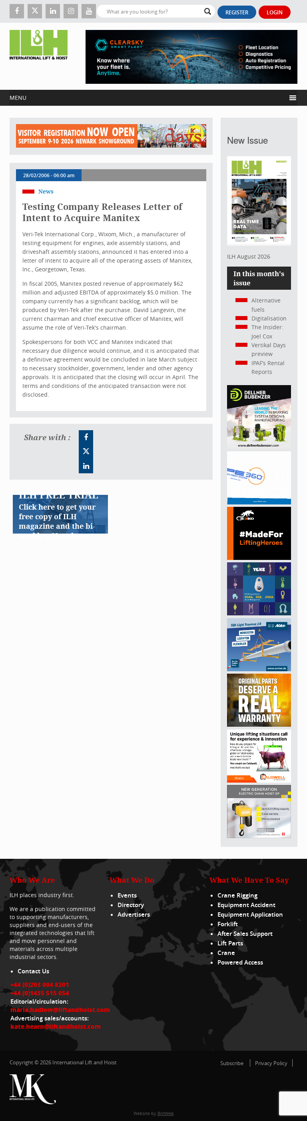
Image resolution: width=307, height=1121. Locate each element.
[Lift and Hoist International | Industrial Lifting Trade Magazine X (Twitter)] (35, 11)
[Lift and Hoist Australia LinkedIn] (86, 466)
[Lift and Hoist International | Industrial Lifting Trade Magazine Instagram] (71, 11)
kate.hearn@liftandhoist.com (55, 1026)
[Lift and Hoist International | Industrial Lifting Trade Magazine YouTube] (89, 11)
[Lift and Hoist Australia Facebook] (86, 437)
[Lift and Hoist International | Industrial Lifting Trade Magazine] (39, 56)
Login (275, 12)
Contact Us (33, 971)
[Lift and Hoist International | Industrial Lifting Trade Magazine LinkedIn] (53, 11)
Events (127, 895)
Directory (131, 905)
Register (236, 12)
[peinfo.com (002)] (259, 502)
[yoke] (259, 613)
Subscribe (231, 1063)
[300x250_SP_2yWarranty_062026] (259, 724)
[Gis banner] (259, 836)
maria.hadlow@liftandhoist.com (60, 1009)
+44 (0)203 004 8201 (39, 984)
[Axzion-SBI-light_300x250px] (259, 669)
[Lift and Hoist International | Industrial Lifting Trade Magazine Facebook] (17, 11)
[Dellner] (259, 446)
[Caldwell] (259, 780)
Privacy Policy (271, 1063)
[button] (148, 98)
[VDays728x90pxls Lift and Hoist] (111, 136)
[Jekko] (259, 557)
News (46, 191)
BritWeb (165, 1113)
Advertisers (134, 914)
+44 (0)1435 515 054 (39, 993)
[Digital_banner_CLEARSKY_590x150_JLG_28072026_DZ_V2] (191, 56)
